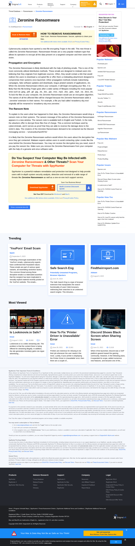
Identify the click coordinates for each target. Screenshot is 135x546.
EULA (70, 42)
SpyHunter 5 (61, 479)
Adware (94, 273)
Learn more (48, 543)
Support (62, 4)
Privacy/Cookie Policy (82, 42)
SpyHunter (12, 479)
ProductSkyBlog (103, 159)
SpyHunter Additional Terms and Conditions (70, 508)
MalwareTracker (38, 482)
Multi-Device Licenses (85, 4)
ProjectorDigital (102, 147)
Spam (12, 253)
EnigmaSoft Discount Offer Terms (114, 496)
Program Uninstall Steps (21, 508)
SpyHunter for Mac (63, 482)
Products (39, 4)
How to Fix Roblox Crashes (106, 213)
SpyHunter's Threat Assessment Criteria (43, 508)
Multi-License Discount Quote (69, 188)
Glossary (36, 488)
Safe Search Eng (62, 268)
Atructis (100, 102)
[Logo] (15, 4)
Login (122, 4)
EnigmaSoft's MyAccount (107, 435)
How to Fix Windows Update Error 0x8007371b (109, 224)
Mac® (67, 194)
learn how (11, 402)
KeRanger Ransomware (105, 116)
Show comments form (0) (19, 207)
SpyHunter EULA (111, 479)
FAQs (27, 389)
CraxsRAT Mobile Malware (106, 80)
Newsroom (85, 479)
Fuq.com (100, 76)
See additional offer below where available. (54, 42)
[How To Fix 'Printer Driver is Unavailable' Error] (67, 319)
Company (73, 4)
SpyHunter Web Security (16, 485)
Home (30, 4)
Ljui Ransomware (103, 132)
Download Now (104, 35)
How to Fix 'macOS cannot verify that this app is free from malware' (111, 218)
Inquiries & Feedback (88, 485)
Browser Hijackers (58, 275)
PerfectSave (102, 155)
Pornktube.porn (103, 64)
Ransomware (28, 11)
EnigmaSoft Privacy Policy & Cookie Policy (114, 486)
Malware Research (51, 4)
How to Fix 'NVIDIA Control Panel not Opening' (110, 190)
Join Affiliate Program (88, 482)
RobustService (102, 151)
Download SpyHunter (39, 187)
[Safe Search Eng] (67, 255)
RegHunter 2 (13, 482)
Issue (12, 337)
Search (100, 4)
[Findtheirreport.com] (108, 255)
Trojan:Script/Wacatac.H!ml (106, 106)
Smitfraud (101, 90)
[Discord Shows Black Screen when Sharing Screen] (108, 319)
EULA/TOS (74, 400)
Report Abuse (86, 488)
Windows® (58, 194)
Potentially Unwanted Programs (63, 273)
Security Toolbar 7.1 (104, 98)
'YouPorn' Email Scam (25, 248)
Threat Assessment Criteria (101, 462)
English (110, 4)
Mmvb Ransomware (104, 120)
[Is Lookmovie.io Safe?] (27, 319)
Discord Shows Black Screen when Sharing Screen (109, 180)
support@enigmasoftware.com (71, 435)
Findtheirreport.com (105, 268)
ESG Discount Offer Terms (114, 500)
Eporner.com (102, 68)
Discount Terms (98, 400)
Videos (35, 485)
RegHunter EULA (111, 482)
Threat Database (14, 11)
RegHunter (60, 488)
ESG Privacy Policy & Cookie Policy (115, 491)
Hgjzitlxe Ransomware (105, 128)
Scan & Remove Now (21, 35)
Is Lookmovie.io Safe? (105, 185)
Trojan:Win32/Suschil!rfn (105, 94)
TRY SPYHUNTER (103, 533)
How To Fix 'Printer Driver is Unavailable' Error (111, 174)
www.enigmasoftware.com (24, 425)
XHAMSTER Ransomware (106, 72)
